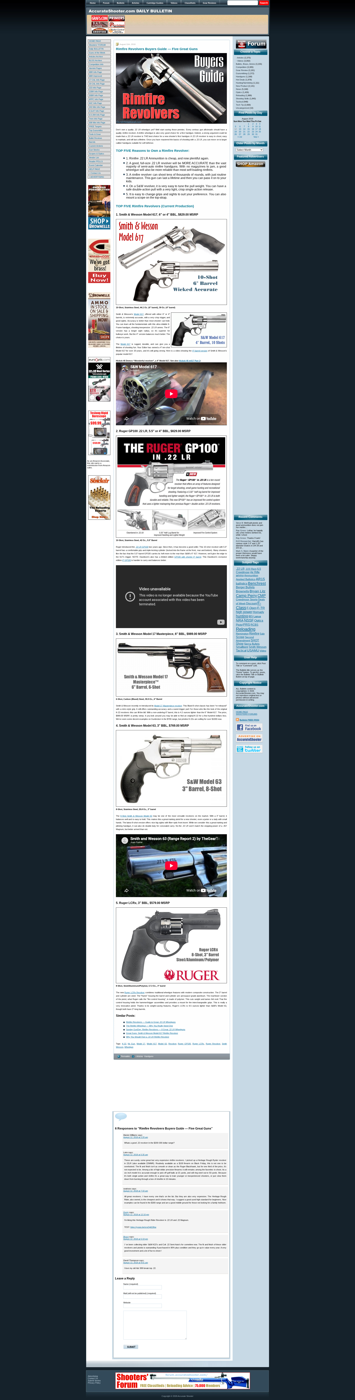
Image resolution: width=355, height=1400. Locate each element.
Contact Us (93, 1378)
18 (260, 129)
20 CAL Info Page (97, 84)
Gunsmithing (241, 73)
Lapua (257, 616)
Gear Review (242, 70)
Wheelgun (128, 1047)
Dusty (126, 1212)
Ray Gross (241, 530)
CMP (262, 596)
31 (256, 134)
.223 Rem (251, 568)
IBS (250, 616)
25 (260, 132)
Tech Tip (240, 105)
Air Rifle (255, 572)
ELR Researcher (243, 541)
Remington (242, 633)
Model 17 (141, 1044)
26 (235, 134)
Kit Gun (131, 1044)
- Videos (239, 61)
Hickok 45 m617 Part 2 (189, 361)
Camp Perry (246, 595)
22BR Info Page (96, 91)
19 (235, 132)
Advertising (93, 1376)
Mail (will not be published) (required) (139, 1293)
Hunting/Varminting (244, 83)
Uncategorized (242, 108)
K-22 (124, 1044)
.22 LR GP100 (142, 547)
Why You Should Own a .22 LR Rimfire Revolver (147, 1037)
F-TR (261, 608)
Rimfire (254, 633)
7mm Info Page (95, 119)
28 (244, 134)
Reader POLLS (96, 161)
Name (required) (130, 1284)
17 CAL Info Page (97, 80)
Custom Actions (96, 146)
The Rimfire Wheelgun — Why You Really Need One (149, 1026)
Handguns (148, 1056)
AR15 (260, 579)
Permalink (125, 1056)
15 (248, 129)
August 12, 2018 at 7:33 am (135, 1191)
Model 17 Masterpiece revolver (168, 706)
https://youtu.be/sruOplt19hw (143, 1227)
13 (240, 129)
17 (256, 129)
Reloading (240, 95)
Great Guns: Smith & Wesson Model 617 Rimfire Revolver (152, 1033)
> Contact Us (95, 173)
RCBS (254, 624)
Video (263, 650)
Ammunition (251, 575)
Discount (251, 603)
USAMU (253, 650)
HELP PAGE (94, 169)
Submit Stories (94, 1380)
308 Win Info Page (97, 122)
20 (240, 132)
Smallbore (242, 646)
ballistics (241, 583)
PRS (246, 624)
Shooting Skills (242, 98)
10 (256, 126)
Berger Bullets (245, 587)
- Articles (139, 1056)
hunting (242, 616)
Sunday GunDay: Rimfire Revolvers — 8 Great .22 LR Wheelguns (155, 1029)
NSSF (249, 620)
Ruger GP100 (184, 1044)
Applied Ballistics (245, 579)
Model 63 (162, 1044)
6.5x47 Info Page (96, 111)
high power (244, 612)
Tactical (239, 102)
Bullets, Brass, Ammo (245, 64)
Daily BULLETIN (96, 49)
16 (253, 129)
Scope (240, 637)
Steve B (239, 523)
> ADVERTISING (96, 177)
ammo (240, 575)
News (238, 89)
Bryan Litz (258, 591)
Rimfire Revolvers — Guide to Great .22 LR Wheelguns (151, 1022)
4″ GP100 (126, 560)
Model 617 (138, 314)
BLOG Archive (95, 60)
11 (260, 126)
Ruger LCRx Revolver (134, 992)
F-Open (252, 608)
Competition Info (96, 64)
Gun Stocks (94, 150)
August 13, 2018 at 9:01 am (135, 1263)
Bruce (126, 1237)
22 (248, 132)
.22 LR (240, 568)
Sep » (256, 137)
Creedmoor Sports (247, 599)
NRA (240, 620)
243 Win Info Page (97, 107)
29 (248, 134)
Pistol (239, 624)
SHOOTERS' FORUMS (246, 714)
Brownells (242, 591)
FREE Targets (95, 126)
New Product (242, 86)
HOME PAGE (95, 41)
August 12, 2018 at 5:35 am (135, 1155)
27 (240, 134)
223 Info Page (95, 88)
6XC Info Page (95, 103)
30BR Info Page (96, 95)
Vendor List (94, 157)
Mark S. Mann (242, 551)
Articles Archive (96, 56)
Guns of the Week (97, 53)
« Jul (240, 137)
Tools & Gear (95, 134)
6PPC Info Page (96, 99)
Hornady (258, 612)
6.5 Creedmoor (248, 570)
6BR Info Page (95, 72)
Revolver (172, 1044)
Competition (241, 67)
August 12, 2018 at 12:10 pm (136, 1214)
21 (244, 132)
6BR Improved (95, 76)
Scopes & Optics (96, 154)
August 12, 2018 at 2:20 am (135, 1137)
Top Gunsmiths (96, 130)
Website (127, 1302)
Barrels (92, 142)
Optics (239, 92)
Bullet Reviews (95, 138)
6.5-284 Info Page (97, 115)
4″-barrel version (199, 351)
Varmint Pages (95, 68)
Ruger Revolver (213, 1044)
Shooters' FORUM (97, 45)
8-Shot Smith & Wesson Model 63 (136, 816)
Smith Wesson (257, 646)
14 (244, 129)
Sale (262, 633)
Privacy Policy (94, 1383)
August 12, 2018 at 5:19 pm (135, 1239)
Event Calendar (96, 165)
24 (256, 132)
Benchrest (257, 583)
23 (253, 132)
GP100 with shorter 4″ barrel (187, 557)
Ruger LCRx (198, 1044)
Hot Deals (240, 80)
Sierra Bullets (252, 643)
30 (253, 134)
